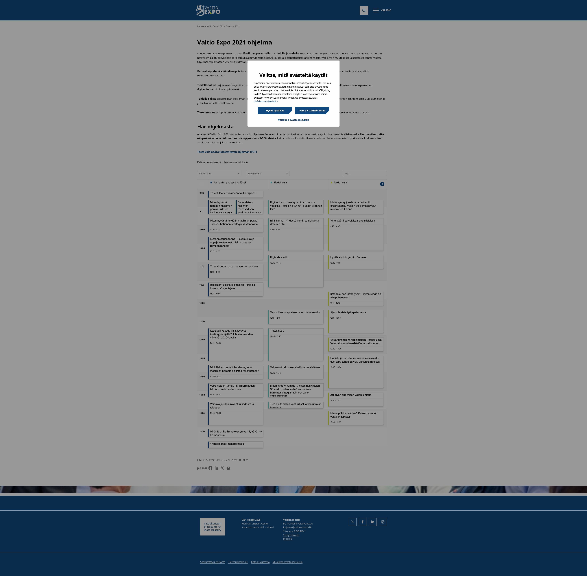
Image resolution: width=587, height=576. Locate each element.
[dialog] (293, 93)
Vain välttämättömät (312, 110)
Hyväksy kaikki (275, 110)
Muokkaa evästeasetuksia (293, 120)
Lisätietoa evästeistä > (266, 101)
